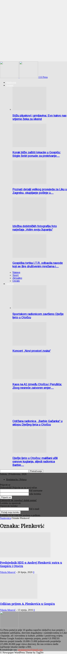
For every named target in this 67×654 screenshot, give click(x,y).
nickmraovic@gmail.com (30, 649)
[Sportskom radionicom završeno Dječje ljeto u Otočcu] (29, 307)
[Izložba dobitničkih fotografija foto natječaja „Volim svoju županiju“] (29, 220)
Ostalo (16, 281)
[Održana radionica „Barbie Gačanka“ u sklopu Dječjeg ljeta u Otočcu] (29, 415)
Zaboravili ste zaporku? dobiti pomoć (18, 500)
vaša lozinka (35, 494)
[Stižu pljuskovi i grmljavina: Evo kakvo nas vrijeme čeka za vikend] (29, 109)
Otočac (10, 283)
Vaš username (35, 490)
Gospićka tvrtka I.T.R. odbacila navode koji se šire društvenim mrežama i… (37, 264)
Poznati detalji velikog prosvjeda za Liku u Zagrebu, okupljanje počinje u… (39, 191)
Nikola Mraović (8, 572)
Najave (16, 272)
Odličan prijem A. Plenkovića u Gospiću (27, 603)
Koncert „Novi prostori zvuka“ (31, 350)
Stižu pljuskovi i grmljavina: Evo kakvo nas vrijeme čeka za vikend (39, 117)
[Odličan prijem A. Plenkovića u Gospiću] (18, 598)
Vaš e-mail (34, 509)
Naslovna (11, 82)
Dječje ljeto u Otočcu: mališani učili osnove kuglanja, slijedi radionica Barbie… (35, 461)
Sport (15, 275)
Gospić (10, 85)
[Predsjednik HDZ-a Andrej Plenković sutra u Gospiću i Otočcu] (25, 556)
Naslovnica (5, 518)
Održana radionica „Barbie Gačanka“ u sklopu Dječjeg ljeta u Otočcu (37, 422)
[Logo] (9, 77)
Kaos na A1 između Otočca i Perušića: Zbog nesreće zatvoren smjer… (37, 386)
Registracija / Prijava (16, 479)
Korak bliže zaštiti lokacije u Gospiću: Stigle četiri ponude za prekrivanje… (36, 154)
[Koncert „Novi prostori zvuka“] (29, 344)
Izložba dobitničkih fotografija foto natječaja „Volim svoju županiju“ (34, 227)
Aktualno (17, 278)
